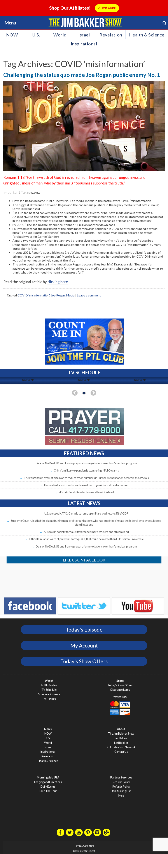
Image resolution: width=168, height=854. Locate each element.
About (121, 729)
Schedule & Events (49, 694)
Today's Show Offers (84, 661)
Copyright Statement (84, 851)
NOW (12, 34)
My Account (84, 645)
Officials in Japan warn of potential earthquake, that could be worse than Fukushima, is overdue (86, 539)
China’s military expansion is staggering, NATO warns (86, 470)
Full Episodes (49, 685)
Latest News (84, 503)
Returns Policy (121, 782)
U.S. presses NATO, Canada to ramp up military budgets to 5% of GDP (86, 513)
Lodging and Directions (48, 782)
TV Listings (49, 699)
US (48, 738)
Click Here (107, 8)
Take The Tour (48, 791)
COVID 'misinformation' (33, 295)
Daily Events (47, 786)
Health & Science (146, 34)
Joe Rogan (58, 295)
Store (120, 680)
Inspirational (84, 43)
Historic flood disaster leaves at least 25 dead (86, 492)
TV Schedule (49, 689)
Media (70, 295)
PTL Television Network (121, 747)
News (48, 729)
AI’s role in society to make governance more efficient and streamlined (86, 532)
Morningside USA (48, 777)
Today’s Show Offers (120, 685)
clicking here (57, 281)
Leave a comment (89, 295)
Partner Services (121, 777)
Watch (49, 680)
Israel (84, 34)
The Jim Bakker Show (121, 733)
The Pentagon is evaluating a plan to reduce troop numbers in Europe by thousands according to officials (86, 478)
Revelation (111, 34)
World (60, 34)
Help (121, 795)
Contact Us (121, 751)
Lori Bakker (121, 742)
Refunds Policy (121, 786)
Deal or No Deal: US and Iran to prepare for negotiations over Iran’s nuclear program (86, 463)
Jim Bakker (85, 22)
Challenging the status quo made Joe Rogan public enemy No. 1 (81, 74)
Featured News (84, 453)
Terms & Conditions (84, 845)
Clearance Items (120, 689)
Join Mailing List (121, 791)
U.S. (36, 34)
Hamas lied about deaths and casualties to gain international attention (86, 485)
